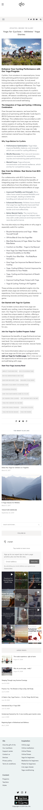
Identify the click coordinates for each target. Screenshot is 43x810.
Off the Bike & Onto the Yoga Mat (19, 237)
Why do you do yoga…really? (22, 668)
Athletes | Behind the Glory (21, 28)
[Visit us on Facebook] (25, 793)
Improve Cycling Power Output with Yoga (22, 280)
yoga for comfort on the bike (12, 402)
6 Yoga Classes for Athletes (11, 502)
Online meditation (28, 748)
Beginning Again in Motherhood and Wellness (15, 722)
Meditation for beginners (30, 760)
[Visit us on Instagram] (22, 793)
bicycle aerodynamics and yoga (13, 375)
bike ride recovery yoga (11, 380)
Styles (5, 785)
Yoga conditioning (28, 770)
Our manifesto (7, 748)
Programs (6, 779)
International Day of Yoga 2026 (11, 705)
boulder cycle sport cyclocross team (15, 384)
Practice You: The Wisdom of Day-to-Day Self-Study (17, 689)
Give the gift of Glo (9, 745)
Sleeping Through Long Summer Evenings (14, 680)
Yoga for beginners (28, 757)
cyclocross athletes (9, 389)
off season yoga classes (11, 398)
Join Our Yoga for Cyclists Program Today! (18, 331)
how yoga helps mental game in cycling (16, 393)
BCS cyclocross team (26, 371)
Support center (8, 751)
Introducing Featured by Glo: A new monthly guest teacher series (21, 714)
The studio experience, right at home (25, 656)
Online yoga (26, 745)
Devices (5, 757)
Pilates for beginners (29, 764)
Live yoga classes (28, 767)
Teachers (6, 782)
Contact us (6, 754)
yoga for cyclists (27, 407)
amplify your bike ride (10, 371)
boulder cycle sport (28, 380)
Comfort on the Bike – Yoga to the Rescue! (23, 247)
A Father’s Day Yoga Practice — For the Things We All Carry (20, 697)
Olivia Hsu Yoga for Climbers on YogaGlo (15, 467)
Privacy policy (7, 760)
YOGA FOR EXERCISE (9, 510)
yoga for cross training (11, 407)
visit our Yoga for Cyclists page (14, 356)
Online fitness (26, 754)
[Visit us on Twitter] (18, 793)
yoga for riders (25, 412)
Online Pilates (26, 751)
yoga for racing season (10, 412)
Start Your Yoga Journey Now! (13, 366)
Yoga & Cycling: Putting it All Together (21, 284)
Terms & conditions (9, 764)
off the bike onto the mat (29, 398)
